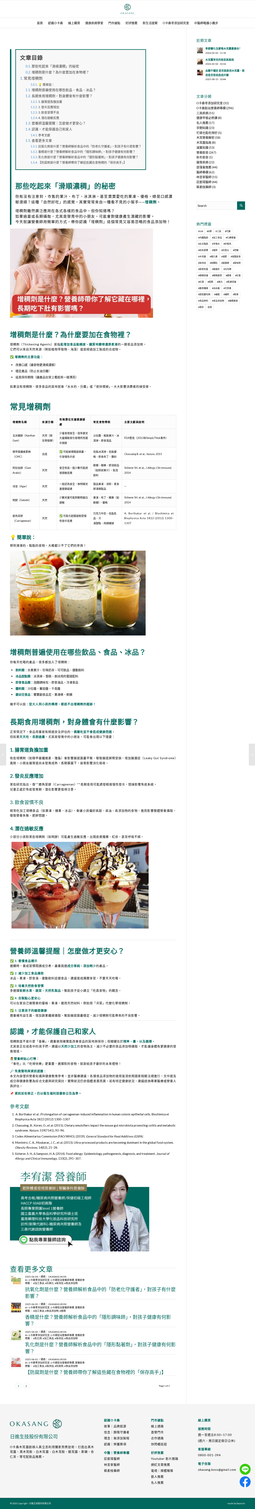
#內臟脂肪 (203, 237)
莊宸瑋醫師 (203, 182)
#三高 (218, 231)
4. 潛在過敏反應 (48, 118)
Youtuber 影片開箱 (164, 1458)
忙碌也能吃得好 (206, 132)
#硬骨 (228, 275)
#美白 (220, 281)
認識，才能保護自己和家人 (52, 129)
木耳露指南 (203, 142)
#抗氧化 (49, 1283)
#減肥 (224, 256)
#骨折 (201, 307)
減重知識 (202, 147)
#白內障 (227, 269)
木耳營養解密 (205, 137)
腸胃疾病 (202, 162)
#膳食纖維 (203, 288)
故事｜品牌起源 (115, 1426)
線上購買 (204, 1420)
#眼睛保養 (203, 275)
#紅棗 (238, 275)
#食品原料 (203, 300)
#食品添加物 (71, 1283)
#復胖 (215, 250)
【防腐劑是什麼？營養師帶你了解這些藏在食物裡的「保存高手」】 (82, 162)
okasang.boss (57, 1276)
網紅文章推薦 (160, 1464)
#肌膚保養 (231, 281)
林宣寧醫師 (203, 177)
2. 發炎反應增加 (48, 107)
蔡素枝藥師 (203, 187)
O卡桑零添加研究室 (39, 1280)
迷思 (210, 307)
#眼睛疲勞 (217, 275)
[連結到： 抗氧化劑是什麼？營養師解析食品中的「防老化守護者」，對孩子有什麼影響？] (16, 1280)
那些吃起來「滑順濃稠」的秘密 (55, 66)
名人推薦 (202, 123)
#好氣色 (227, 243)
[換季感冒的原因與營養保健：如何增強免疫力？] (3, 755)
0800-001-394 (209, 1455)
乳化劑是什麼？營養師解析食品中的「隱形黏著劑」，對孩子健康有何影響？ (88, 157)
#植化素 (214, 256)
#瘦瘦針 (216, 269)
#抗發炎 (225, 250)
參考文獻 (44, 135)
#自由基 (216, 288)
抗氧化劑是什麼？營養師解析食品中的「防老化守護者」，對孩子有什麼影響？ (89, 146)
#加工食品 (38, 1283)
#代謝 (227, 231)
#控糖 (235, 250)
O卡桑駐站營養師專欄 (62, 1280)
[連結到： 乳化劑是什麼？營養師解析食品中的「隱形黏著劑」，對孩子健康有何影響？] (16, 1335)
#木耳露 (202, 256)
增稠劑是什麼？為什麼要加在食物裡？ (60, 72)
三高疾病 (202, 113)
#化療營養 (231, 237)
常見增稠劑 (33, 78)
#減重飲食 (236, 256)
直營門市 (157, 1432)
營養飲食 (80, 1280)
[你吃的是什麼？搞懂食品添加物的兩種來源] (252, 755)
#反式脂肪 (203, 243)
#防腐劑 (59, 1366)
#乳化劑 (37, 1338)
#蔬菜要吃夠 (204, 294)
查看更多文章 (42, 141)
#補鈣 (226, 294)
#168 (200, 231)
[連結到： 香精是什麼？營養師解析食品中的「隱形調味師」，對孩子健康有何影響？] (16, 1307)
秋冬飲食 (202, 157)
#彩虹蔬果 (203, 250)
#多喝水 (216, 243)
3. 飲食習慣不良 (48, 112)
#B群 (209, 231)
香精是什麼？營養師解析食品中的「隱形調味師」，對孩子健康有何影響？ (86, 151)
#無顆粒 (214, 263)
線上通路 (157, 1426)
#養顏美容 (233, 300)
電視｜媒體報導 (162, 1470)
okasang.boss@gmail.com (217, 1469)
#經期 (210, 281)
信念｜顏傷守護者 (116, 1432)
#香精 (63, 1310)
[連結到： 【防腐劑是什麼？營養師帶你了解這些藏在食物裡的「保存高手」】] (16, 1363)
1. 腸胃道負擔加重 (50, 101)
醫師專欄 (202, 172)
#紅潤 (201, 281)
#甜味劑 (237, 263)
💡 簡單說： (46, 84)
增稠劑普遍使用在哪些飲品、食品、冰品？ (64, 90)
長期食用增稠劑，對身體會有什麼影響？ (62, 96)
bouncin (241, 1503)
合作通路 (157, 1438)
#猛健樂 (225, 263)
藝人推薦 (157, 1476)
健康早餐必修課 (206, 118)
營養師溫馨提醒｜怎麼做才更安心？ (59, 123)
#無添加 (59, 1283)
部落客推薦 (203, 167)
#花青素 (227, 288)
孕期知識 (202, 127)
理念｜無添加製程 (116, 1438)
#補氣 (217, 294)
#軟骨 (235, 294)
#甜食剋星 (203, 269)
